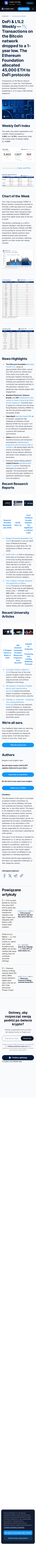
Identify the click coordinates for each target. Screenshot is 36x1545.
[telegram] (15, 875)
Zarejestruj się (24, 9)
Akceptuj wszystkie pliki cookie (18, 1533)
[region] (18, 1527)
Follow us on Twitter (18, 788)
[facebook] (4, 875)
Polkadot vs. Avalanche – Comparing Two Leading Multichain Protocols (20, 702)
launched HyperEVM (23, 416)
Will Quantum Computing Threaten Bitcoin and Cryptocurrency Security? (19, 688)
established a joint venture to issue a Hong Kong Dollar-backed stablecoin (20, 400)
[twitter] (10, 875)
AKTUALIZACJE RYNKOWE (19, 16)
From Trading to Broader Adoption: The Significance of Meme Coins (19, 583)
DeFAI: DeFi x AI (12, 555)
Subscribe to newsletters (18, 775)
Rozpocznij (27, 1038)
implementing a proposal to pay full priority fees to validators (19, 444)
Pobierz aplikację (19, 1058)
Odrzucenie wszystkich (18, 1538)
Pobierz (30, 3)
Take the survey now (18, 745)
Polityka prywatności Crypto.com (18, 1046)
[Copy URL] (21, 875)
